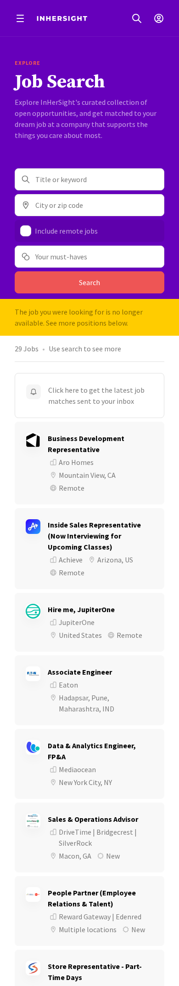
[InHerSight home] (62, 18)
